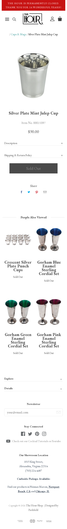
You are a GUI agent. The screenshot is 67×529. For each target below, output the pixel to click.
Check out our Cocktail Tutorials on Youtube (36, 441)
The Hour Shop (34, 505)
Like (21, 192)
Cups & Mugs (18, 34)
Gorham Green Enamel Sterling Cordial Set (18, 340)
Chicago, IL (42, 491)
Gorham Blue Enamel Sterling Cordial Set (49, 267)
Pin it (37, 192)
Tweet (29, 192)
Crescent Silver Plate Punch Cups (18, 265)
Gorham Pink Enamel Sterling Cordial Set (49, 340)
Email (45, 192)
